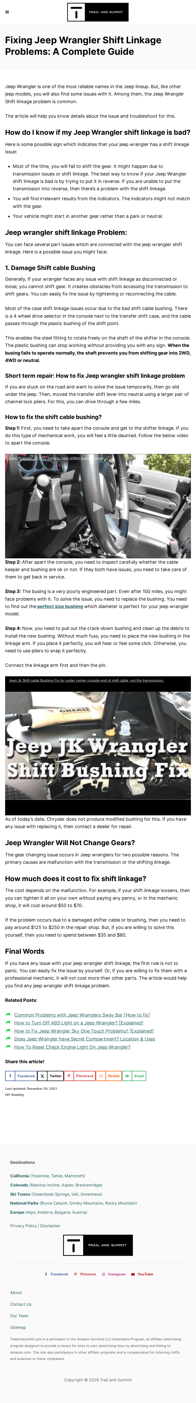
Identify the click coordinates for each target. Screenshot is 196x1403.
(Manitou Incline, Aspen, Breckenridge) (56, 1185)
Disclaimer (50, 1225)
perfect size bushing (60, 606)
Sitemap (18, 1327)
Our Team (19, 1315)
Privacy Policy (23, 1225)
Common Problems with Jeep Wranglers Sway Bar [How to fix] (82, 1015)
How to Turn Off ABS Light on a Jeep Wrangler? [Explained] (78, 1023)
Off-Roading (14, 1095)
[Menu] (7, 12)
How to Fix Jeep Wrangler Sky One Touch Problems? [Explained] (84, 1031)
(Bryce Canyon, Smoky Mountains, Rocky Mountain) (73, 1203)
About (16, 1292)
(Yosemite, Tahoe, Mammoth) (47, 1175)
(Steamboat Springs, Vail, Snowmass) (56, 1194)
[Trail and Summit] (98, 12)
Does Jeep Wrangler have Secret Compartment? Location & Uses (84, 1039)
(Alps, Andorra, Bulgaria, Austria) (48, 1212)
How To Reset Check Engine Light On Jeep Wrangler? (72, 1047)
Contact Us (20, 1304)
